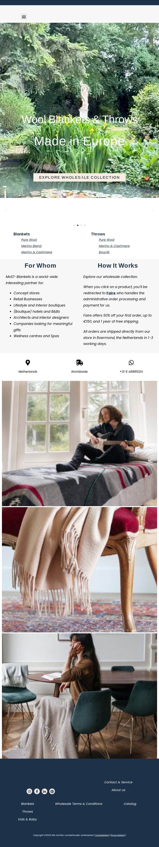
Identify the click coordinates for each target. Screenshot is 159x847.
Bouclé (104, 252)
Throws (98, 234)
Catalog (130, 804)
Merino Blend (31, 246)
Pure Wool (29, 240)
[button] (24, 16)
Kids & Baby (27, 819)
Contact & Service (118, 782)
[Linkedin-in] (44, 791)
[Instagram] (29, 791)
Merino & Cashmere (36, 252)
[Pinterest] (52, 791)
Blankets (22, 234)
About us (118, 790)
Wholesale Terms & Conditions (78, 804)
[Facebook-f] (37, 791)
